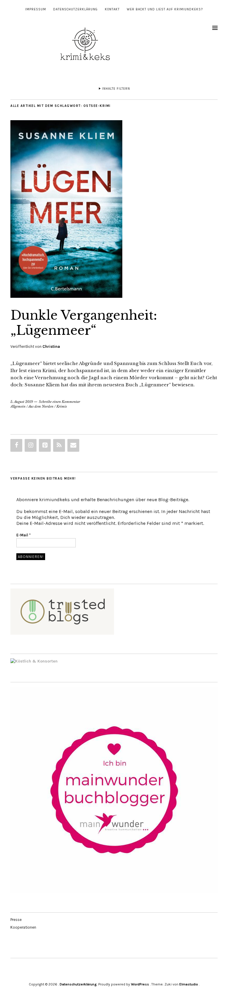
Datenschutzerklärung (75, 9)
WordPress (140, 984)
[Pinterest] (45, 445)
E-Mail (23, 535)
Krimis (61, 406)
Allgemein (18, 406)
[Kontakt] (73, 445)
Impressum (35, 9)
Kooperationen (23, 927)
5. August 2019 (21, 402)
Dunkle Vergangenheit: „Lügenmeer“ (83, 323)
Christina (51, 346)
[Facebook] (16, 445)
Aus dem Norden (40, 406)
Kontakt (112, 9)
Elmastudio (188, 984)
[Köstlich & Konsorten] (34, 661)
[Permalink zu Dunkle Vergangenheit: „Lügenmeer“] (66, 296)
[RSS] (59, 445)
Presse (16, 919)
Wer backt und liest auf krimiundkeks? (165, 9)
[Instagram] (31, 445)
